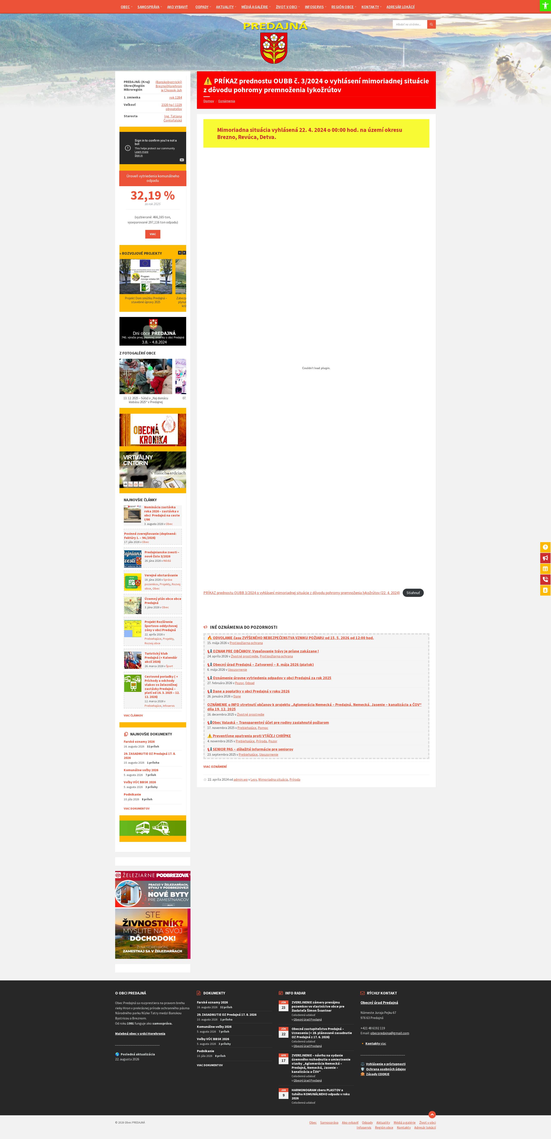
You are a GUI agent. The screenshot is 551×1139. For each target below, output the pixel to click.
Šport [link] (169, 666)
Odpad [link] (249, 683)
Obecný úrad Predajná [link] (308, 1019)
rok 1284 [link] (175, 97)
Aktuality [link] (383, 1122)
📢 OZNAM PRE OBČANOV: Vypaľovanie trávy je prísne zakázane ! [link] (263, 651)
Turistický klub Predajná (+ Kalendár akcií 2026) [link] (161, 657)
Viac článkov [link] (133, 715)
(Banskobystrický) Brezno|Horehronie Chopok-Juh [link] (168, 86)
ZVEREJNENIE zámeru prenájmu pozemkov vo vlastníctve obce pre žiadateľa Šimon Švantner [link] (318, 1006)
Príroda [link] (261, 741)
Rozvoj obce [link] (152, 643)
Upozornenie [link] (237, 670)
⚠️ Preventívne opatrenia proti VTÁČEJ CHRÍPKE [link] (249, 735)
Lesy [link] (254, 779)
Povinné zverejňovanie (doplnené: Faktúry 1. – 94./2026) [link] (150, 536)
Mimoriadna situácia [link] (273, 779)
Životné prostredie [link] (244, 656)
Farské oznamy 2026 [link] (139, 742)
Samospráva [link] (329, 1122)
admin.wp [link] (241, 779)
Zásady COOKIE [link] (377, 1074)
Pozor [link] (239, 683)
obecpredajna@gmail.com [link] (389, 1033)
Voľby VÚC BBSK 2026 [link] (140, 782)
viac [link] (375, 1043)
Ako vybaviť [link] (350, 1122)
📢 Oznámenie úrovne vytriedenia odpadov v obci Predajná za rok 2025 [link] (269, 677)
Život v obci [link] (427, 1122)
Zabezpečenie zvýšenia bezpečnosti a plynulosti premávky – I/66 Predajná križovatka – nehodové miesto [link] (145, 302)
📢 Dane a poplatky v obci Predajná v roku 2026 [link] (248, 691)
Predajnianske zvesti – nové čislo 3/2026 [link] (162, 554)
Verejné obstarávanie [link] (161, 575)
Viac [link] (153, 234)
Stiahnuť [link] (413, 592)
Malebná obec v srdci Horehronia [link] (140, 1033)
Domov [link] (208, 101)
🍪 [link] (363, 1074)
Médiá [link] (167, 561)
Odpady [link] (367, 1122)
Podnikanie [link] (132, 794)
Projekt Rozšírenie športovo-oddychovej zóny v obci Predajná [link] (161, 626)
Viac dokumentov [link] (137, 808)
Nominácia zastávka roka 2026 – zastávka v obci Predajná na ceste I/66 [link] (162, 513)
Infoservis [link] (169, 706)
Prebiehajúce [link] (246, 728)
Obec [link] (169, 524)
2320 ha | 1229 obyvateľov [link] (171, 107)
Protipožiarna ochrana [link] (246, 643)
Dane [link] (237, 696)
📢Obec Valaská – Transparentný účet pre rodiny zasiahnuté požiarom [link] (268, 722)
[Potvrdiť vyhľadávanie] (431, 24)
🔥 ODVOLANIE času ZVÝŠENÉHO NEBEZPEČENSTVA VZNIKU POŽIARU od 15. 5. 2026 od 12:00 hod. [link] (290, 637)
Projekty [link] (165, 584)
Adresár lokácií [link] (425, 1127)
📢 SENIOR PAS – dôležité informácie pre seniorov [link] (250, 749)
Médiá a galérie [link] (405, 1122)
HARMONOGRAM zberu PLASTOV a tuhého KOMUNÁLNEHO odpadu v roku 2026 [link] (321, 1094)
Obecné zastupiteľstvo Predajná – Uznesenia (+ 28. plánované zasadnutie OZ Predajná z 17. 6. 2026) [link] (322, 1033)
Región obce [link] (384, 1127)
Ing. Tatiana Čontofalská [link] (173, 118)
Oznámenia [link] (226, 101)
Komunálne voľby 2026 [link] (141, 770)
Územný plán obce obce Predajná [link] (163, 601)
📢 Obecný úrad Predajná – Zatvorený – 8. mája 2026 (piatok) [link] (260, 664)
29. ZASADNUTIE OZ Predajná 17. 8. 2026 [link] (150, 756)
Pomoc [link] (263, 728)
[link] (545, 5)
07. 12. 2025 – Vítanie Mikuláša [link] (146, 398)
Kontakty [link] (404, 1127)
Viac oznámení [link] (215, 767)
